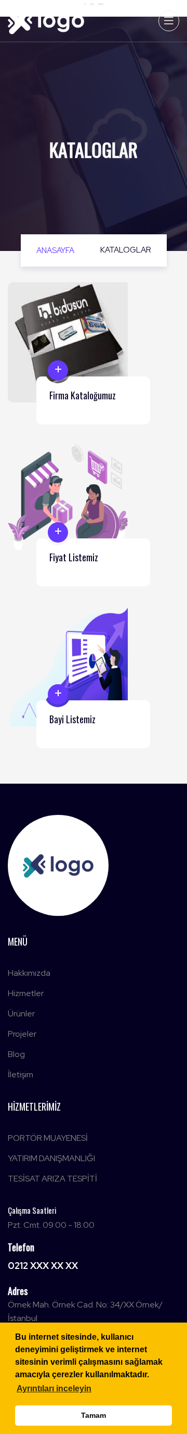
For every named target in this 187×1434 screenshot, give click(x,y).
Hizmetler (26, 993)
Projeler (22, 1033)
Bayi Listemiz (72, 719)
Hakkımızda (29, 972)
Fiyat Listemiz (73, 557)
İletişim (20, 1074)
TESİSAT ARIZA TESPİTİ (52, 1178)
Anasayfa (55, 250)
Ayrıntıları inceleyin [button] (54, 1388)
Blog (16, 1054)
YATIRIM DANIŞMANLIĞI (51, 1158)
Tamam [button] (93, 1415)
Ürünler (21, 1013)
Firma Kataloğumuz (82, 395)
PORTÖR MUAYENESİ (48, 1138)
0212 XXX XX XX (43, 1266)
